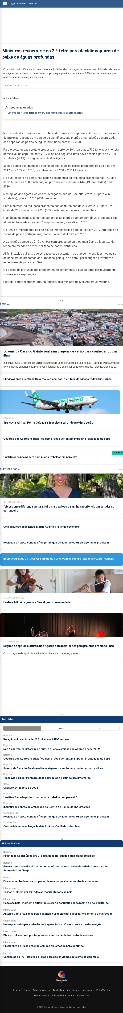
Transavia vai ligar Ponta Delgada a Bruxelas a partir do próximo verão (48, 422)
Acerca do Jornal (21, 990)
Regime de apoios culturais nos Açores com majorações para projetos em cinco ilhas (58, 646)
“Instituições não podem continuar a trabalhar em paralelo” (40, 457)
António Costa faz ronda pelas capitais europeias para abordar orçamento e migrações (57, 913)
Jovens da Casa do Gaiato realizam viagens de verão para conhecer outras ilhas (53, 768)
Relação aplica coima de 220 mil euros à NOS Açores (36, 739)
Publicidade (59, 990)
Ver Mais (119, 305)
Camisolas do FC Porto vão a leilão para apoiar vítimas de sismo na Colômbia (51, 956)
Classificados (74, 990)
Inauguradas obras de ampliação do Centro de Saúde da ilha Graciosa (46, 807)
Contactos (88, 990)
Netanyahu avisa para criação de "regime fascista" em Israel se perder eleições (53, 924)
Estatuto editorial (41, 990)
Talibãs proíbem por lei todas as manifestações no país (37, 892)
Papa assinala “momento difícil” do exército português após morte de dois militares (56, 902)
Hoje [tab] (22, 728)
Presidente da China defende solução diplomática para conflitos (43, 946)
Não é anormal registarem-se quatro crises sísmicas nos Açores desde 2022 (51, 749)
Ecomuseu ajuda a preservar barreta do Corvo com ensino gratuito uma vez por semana (58, 558)
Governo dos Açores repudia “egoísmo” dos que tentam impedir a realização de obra (56, 438)
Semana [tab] (62, 728)
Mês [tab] (100, 728)
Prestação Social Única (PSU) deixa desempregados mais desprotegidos (49, 855)
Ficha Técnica (103, 990)
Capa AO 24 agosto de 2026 (20, 787)
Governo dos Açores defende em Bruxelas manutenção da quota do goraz (45, 113)
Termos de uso (41, 995)
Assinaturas (83, 995)
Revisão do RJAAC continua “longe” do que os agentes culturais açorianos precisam (56, 542)
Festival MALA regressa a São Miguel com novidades (37, 602)
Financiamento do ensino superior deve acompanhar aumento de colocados (50, 881)
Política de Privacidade (63, 995)
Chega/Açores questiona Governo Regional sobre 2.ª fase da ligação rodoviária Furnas (57, 379)
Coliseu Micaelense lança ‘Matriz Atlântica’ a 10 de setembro (41, 526)
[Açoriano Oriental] (61, 983)
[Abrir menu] (5, 3)
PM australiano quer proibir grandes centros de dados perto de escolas (48, 935)
